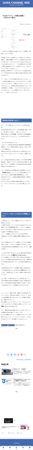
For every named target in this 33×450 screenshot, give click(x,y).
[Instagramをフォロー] (14, 354)
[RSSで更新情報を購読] (24, 354)
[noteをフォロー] (21, 354)
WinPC (22, 325)
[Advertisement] (16, 106)
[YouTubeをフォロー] (18, 354)
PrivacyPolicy (16, 443)
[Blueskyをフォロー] (11, 354)
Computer (5, 325)
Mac (18, 325)
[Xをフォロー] (8, 354)
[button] (29, 286)
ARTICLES (12, 325)
